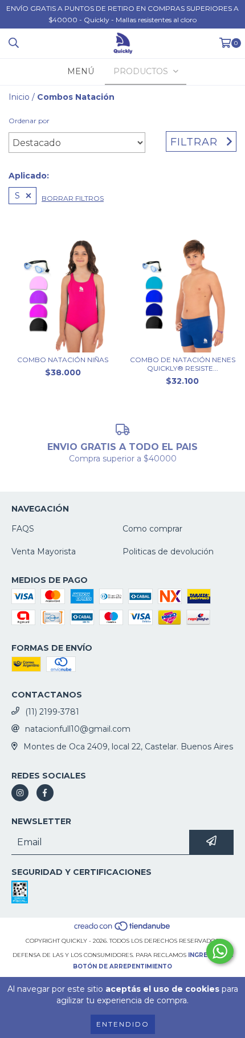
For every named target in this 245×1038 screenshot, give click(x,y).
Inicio (19, 97)
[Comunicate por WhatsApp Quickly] (220, 951)
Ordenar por (29, 120)
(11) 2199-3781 (52, 712)
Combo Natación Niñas (62, 359)
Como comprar (152, 529)
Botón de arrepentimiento (122, 966)
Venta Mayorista (43, 551)
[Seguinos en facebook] (45, 792)
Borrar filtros (73, 198)
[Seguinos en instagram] (19, 792)
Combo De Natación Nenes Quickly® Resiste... (182, 363)
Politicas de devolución (168, 551)
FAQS (22, 529)
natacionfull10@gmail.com (77, 729)
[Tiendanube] (123, 929)
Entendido (122, 1024)
